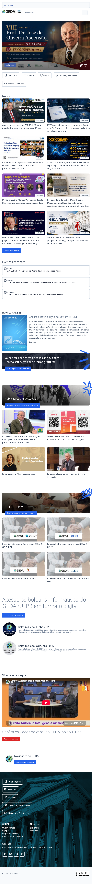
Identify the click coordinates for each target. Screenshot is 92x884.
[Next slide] (85, 65)
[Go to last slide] (81, 65)
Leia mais (33, 342)
